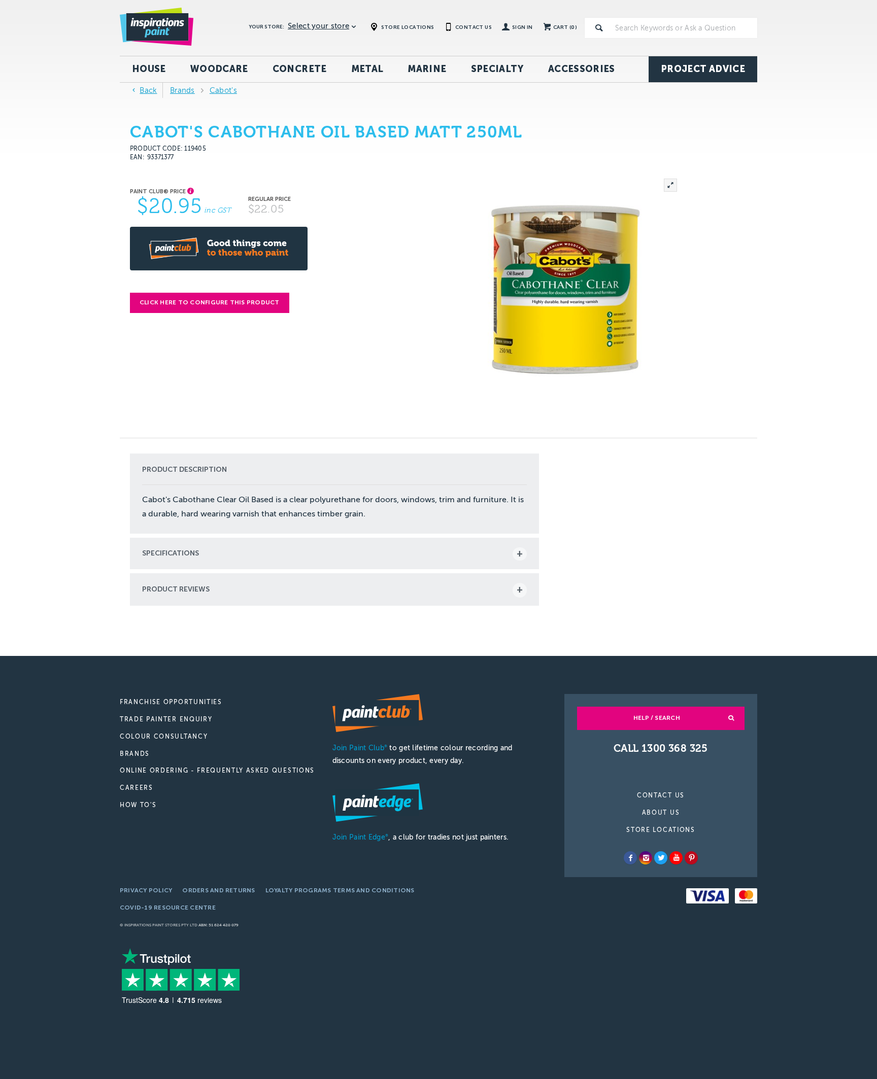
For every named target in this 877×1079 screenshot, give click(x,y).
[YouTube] (676, 857)
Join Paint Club (359, 748)
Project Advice (703, 69)
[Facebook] (630, 857)
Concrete (300, 69)
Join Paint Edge (360, 837)
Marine (427, 69)
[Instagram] (645, 857)
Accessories (581, 69)
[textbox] (684, 28)
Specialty (497, 69)
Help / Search (656, 717)
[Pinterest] (691, 857)
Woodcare (219, 69)
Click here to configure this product (210, 302)
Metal (367, 69)
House (149, 69)
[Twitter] (660, 857)
